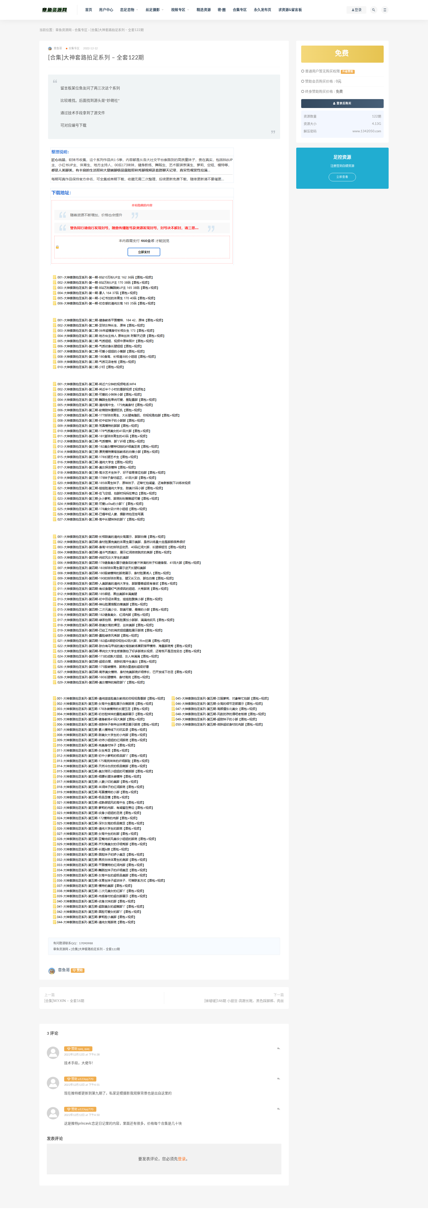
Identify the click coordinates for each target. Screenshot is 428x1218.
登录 (182, 1159)
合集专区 (240, 10)
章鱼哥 (64, 970)
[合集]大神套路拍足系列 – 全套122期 (95, 949)
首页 (88, 10)
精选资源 (204, 10)
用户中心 (106, 10)
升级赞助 (347, 71)
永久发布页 (262, 10)
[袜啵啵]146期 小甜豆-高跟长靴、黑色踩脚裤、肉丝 (244, 1001)
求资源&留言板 (290, 10)
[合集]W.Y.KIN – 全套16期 (64, 1001)
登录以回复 (278, 1048)
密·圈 (222, 10)
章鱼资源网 (63, 30)
